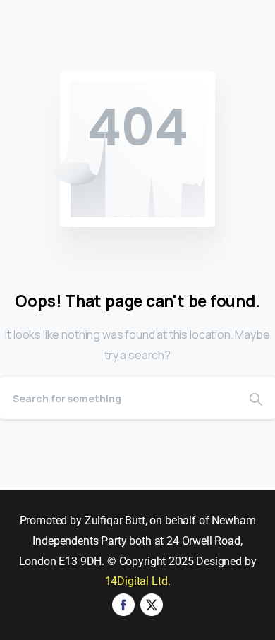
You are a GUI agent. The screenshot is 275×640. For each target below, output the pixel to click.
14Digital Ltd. (138, 581)
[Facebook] (123, 603)
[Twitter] (151, 603)
